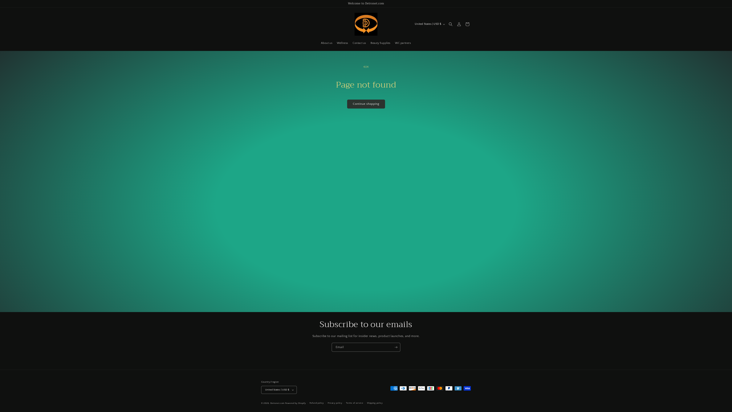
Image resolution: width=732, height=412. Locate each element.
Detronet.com (277, 403)
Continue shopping (366, 103)
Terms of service (354, 403)
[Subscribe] (396, 347)
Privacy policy (335, 403)
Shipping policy (375, 403)
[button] (450, 24)
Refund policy (317, 403)
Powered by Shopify (295, 403)
